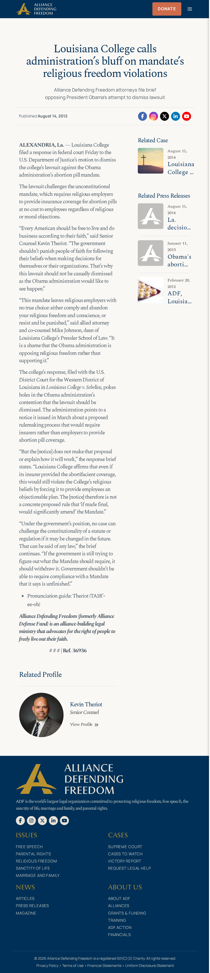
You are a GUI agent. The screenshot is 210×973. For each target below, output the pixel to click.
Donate (167, 9)
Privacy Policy (47, 965)
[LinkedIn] (175, 116)
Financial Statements (104, 965)
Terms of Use (72, 965)
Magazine (26, 913)
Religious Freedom (36, 861)
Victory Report (124, 861)
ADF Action (120, 927)
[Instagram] (153, 116)
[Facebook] (142, 116)
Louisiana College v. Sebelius (180, 171)
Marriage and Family (38, 875)
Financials (119, 934)
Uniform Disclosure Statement (149, 965)
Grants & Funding (127, 913)
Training (117, 920)
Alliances (118, 905)
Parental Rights (33, 854)
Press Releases (32, 905)
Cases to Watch (125, 854)
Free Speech (29, 846)
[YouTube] (186, 116)
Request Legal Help (129, 868)
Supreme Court (125, 846)
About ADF (119, 898)
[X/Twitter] (164, 116)
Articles (25, 898)
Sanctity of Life (33, 868)
